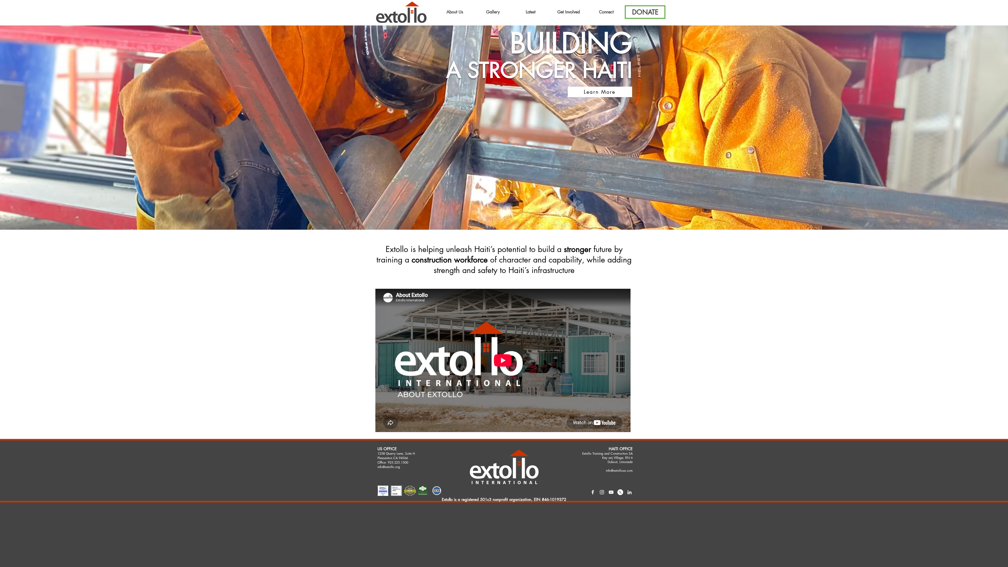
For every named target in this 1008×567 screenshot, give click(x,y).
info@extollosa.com (619, 470)
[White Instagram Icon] (602, 492)
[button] (455, 12)
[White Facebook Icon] (593, 492)
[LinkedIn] (629, 492)
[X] (620, 492)
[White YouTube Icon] (611, 492)
